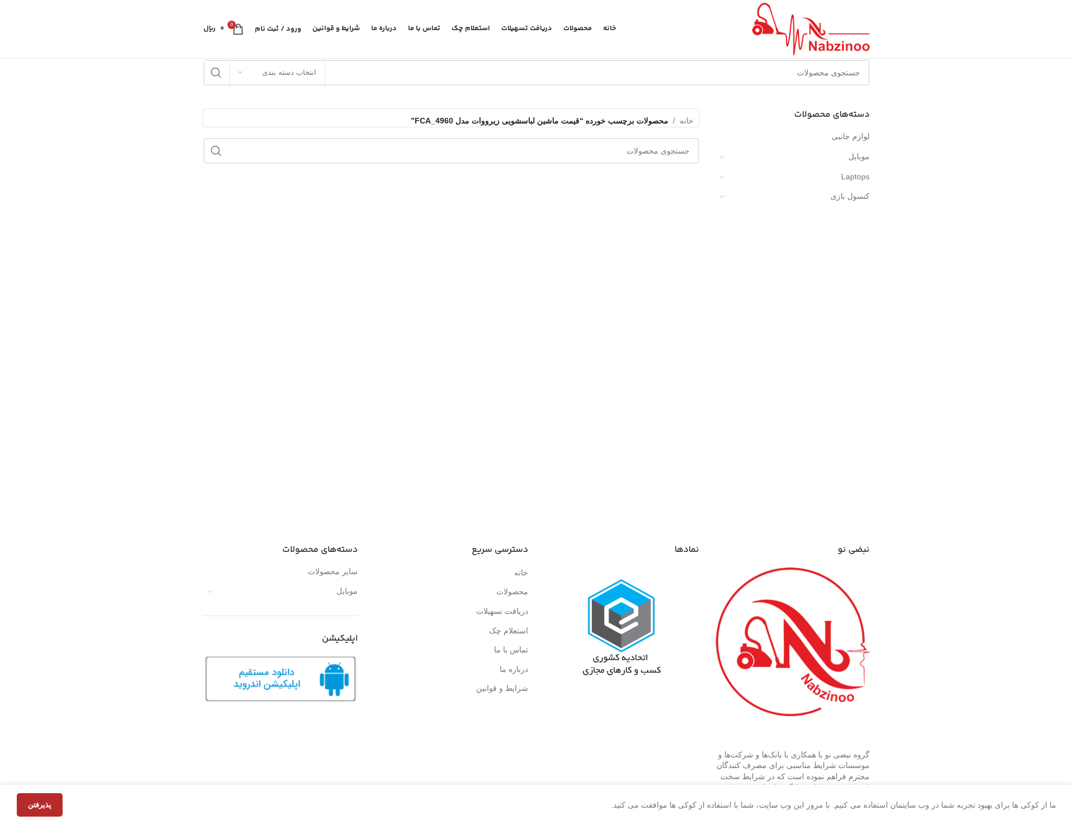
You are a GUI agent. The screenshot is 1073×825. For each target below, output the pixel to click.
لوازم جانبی (851, 136)
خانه (687, 120)
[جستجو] (216, 72)
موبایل (859, 156)
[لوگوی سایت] (811, 28)
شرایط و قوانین (502, 688)
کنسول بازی (850, 196)
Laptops (855, 176)
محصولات (512, 591)
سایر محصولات (333, 571)
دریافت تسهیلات (502, 611)
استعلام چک (508, 630)
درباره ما (514, 669)
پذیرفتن (39, 804)
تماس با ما (511, 649)
